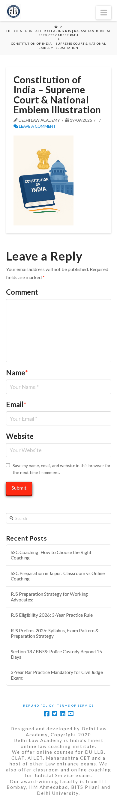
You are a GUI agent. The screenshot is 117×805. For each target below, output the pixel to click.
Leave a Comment (37, 126)
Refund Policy (38, 705)
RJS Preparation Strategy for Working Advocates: (49, 596)
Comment (22, 292)
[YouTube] (70, 714)
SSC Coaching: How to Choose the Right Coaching (51, 555)
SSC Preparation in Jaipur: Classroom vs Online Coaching (58, 576)
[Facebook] (46, 714)
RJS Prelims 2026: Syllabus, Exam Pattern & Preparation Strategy (55, 633)
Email (16, 404)
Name (17, 372)
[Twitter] (54, 714)
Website (20, 436)
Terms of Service (75, 705)
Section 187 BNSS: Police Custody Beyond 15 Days (56, 654)
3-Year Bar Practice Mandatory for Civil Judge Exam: (57, 675)
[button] (103, 12)
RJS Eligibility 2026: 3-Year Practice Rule (52, 615)
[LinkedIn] (62, 714)
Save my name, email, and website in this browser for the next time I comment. (61, 469)
